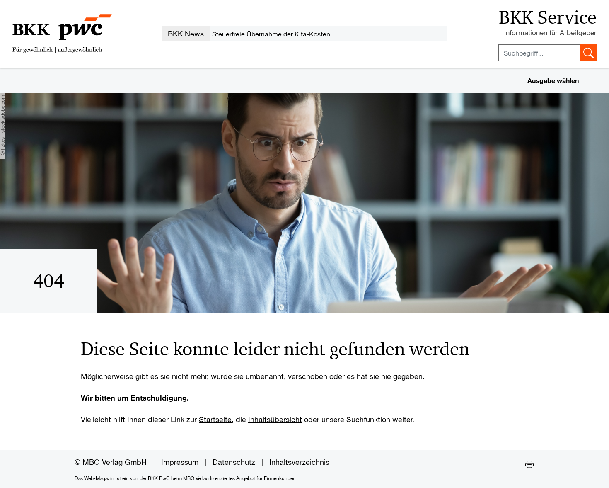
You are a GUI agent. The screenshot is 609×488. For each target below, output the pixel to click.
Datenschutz (234, 461)
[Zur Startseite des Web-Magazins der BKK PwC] (62, 33)
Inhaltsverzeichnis (299, 461)
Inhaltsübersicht (275, 419)
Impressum (179, 461)
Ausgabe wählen (553, 80)
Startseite (215, 419)
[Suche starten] (588, 52)
